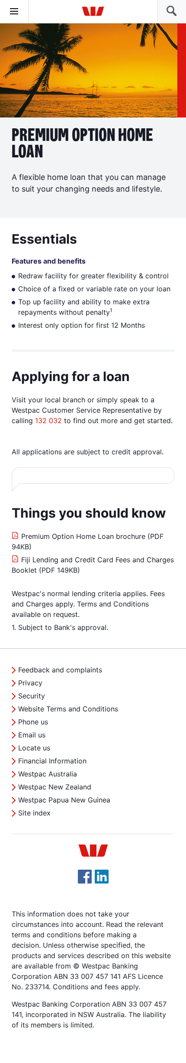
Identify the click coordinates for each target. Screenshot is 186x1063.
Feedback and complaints (60, 669)
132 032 (48, 420)
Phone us (33, 721)
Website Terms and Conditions (68, 708)
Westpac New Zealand (54, 787)
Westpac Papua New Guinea (64, 800)
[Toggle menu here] (14, 11)
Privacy (30, 682)
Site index (34, 813)
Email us (31, 734)
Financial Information (52, 760)
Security (31, 695)
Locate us (34, 747)
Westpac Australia (47, 774)
